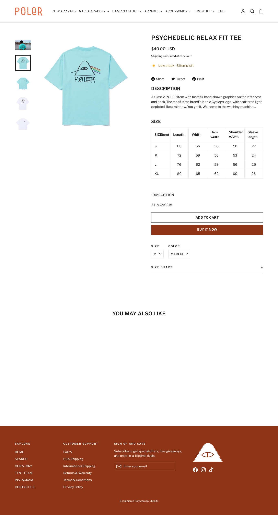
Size (155, 246)
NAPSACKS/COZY (92, 11)
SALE (221, 11)
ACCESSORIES (176, 11)
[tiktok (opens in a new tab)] (211, 469)
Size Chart (162, 267)
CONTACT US (25, 487)
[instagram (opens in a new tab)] (203, 469)
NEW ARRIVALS (64, 11)
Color (174, 246)
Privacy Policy (73, 487)
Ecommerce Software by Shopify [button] (139, 500)
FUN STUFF (202, 11)
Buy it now (207, 229)
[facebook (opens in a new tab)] (195, 469)
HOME (19, 452)
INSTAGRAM (24, 480)
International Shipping (79, 466)
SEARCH (21, 459)
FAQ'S (67, 452)
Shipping (156, 56)
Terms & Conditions (77, 480)
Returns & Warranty (77, 473)
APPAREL (151, 11)
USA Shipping (73, 459)
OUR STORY (23, 466)
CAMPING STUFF (125, 11)
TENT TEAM (23, 473)
